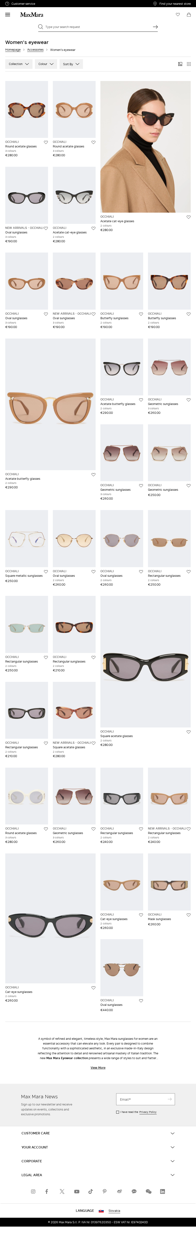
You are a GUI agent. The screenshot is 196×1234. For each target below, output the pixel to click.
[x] (62, 1191)
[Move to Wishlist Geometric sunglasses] (188, 400)
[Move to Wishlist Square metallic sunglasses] (46, 572)
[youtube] (76, 1191)
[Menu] (7, 14)
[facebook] (47, 1191)
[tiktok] (90, 1191)
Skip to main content (18, 2)
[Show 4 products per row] (189, 64)
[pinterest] (105, 1191)
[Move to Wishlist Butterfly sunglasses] (141, 314)
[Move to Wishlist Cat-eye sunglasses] (93, 988)
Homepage (13, 50)
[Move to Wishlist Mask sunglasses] (188, 915)
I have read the (138, 1112)
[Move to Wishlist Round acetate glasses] (46, 142)
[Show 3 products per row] (180, 64)
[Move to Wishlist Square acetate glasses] (93, 743)
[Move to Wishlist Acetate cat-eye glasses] (93, 228)
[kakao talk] (133, 1191)
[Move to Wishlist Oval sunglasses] (46, 228)
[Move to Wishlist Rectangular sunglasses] (188, 572)
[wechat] (148, 1191)
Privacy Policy (148, 1112)
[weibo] (119, 1191)
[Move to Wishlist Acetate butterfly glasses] (93, 475)
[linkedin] (162, 1191)
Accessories (35, 50)
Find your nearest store (175, 3)
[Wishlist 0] (178, 14)
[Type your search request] (155, 26)
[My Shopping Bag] (189, 14)
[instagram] (33, 1191)
